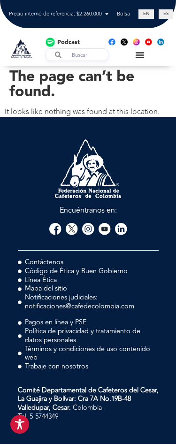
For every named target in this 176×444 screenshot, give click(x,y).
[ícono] (124, 42)
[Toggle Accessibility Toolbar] (19, 424)
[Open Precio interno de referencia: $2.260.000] (106, 14)
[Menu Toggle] (140, 55)
